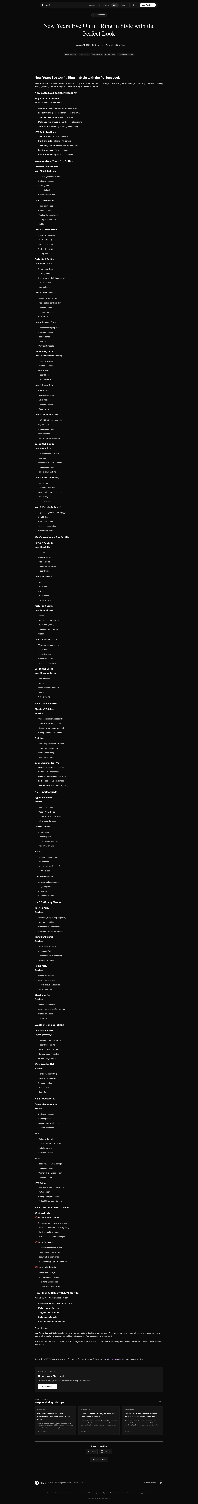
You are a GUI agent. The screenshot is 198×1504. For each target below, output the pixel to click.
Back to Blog (100, 1460)
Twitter (93, 1451)
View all (160, 1401)
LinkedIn (107, 1451)
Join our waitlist (114, 1359)
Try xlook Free (46, 1386)
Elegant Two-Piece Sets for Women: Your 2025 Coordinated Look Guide (141, 1415)
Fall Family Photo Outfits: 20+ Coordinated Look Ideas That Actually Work (53, 1417)
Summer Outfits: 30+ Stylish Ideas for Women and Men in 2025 (97, 1415)
